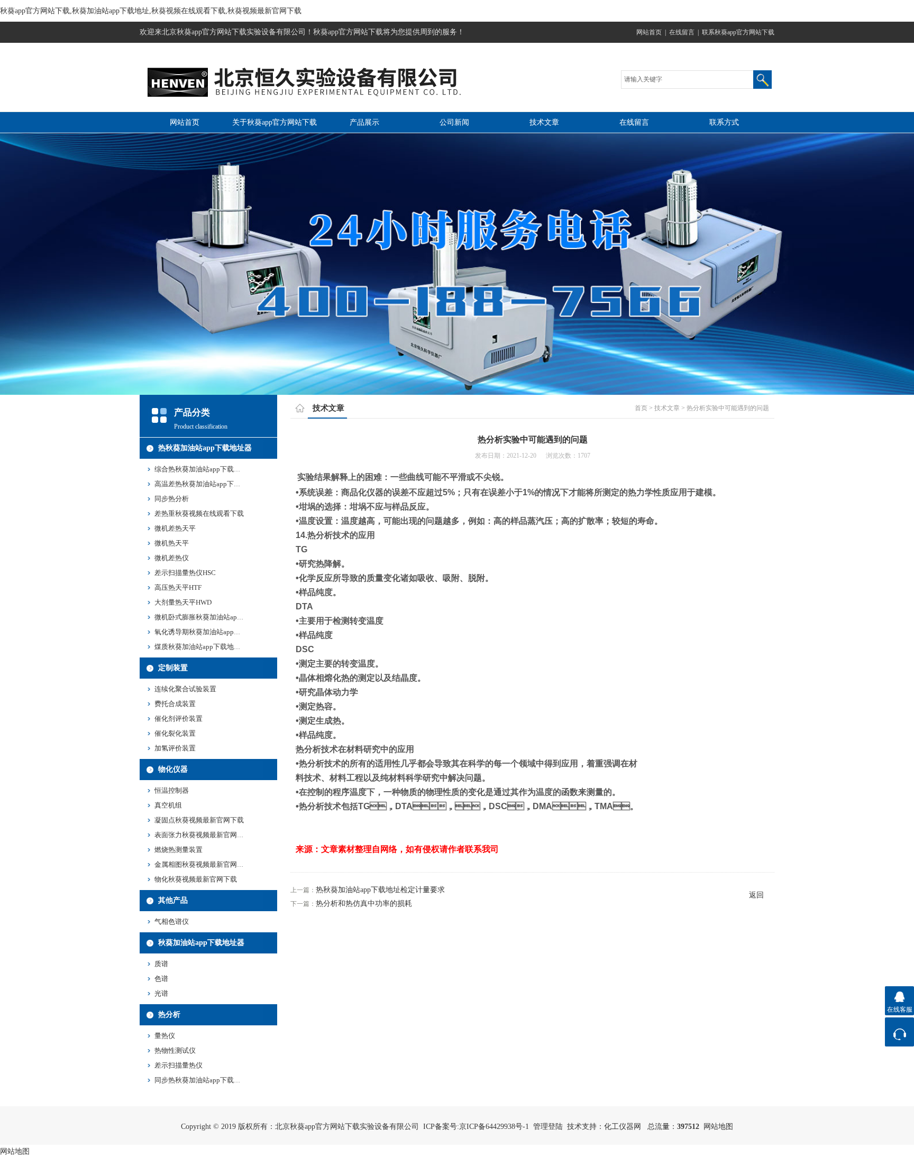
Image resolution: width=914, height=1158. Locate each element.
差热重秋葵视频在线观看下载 (199, 513)
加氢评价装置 (175, 748)
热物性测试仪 (175, 1050)
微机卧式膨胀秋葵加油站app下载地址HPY (217, 617)
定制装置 (173, 668)
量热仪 (164, 1036)
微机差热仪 (171, 558)
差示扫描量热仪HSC (185, 573)
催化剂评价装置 (178, 718)
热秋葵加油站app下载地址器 (205, 448)
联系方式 (724, 122)
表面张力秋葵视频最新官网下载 (202, 835)
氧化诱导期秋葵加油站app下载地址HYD (215, 632)
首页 (641, 408)
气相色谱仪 (171, 921)
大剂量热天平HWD (183, 602)
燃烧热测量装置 (178, 850)
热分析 (169, 1014)
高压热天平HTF (178, 587)
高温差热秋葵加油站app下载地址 (204, 484)
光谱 (161, 993)
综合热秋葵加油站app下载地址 (201, 469)
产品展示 (364, 122)
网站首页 (649, 32)
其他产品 (173, 900)
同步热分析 (171, 499)
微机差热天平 (175, 528)
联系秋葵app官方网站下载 (738, 32)
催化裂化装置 (175, 733)
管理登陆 (548, 1127)
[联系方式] (899, 1031)
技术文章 (544, 122)
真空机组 (168, 805)
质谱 (161, 964)
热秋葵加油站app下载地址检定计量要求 (380, 890)
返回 (756, 895)
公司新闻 (454, 122)
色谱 (161, 979)
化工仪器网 (622, 1127)
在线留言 (681, 32)
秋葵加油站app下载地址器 (201, 943)
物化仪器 (173, 769)
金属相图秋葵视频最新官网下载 (202, 864)
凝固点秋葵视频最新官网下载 (199, 820)
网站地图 (718, 1127)
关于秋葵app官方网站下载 (274, 122)
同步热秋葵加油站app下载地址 (201, 1080)
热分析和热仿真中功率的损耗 (364, 903)
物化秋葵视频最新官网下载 (195, 879)
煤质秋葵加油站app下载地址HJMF (206, 647)
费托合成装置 (175, 704)
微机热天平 (171, 543)
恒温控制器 (171, 790)
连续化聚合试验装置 (185, 689)
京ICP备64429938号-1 (494, 1127)
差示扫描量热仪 (178, 1065)
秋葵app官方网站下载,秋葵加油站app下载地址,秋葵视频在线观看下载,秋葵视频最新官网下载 (150, 11)
